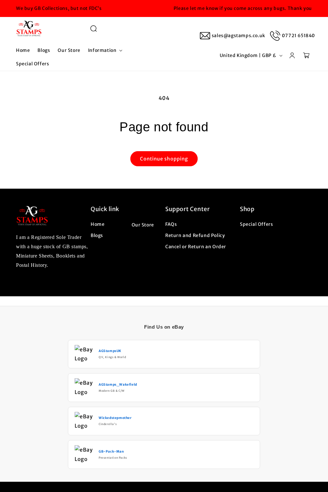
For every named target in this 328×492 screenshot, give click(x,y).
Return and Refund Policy (195, 235)
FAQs (171, 224)
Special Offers (256, 224)
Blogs (97, 235)
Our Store (143, 225)
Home (97, 224)
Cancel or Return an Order (195, 247)
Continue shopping (164, 159)
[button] (93, 28)
